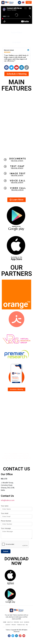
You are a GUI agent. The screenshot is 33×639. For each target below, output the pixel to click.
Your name (4, 506)
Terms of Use (21, 624)
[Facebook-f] (9, 635)
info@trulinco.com (7, 500)
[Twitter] (11, 67)
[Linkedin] (21, 67)
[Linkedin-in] (16, 635)
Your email (4, 513)
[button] (19, 2)
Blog (21, 622)
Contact (7, 624)
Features (16, 622)
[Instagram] (20, 635)
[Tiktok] (26, 67)
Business (26, 622)
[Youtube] (16, 67)
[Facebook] (6, 67)
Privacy (14, 624)
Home (4, 622)
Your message (6, 528)
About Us (10, 622)
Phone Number (6, 521)
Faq (27, 624)
